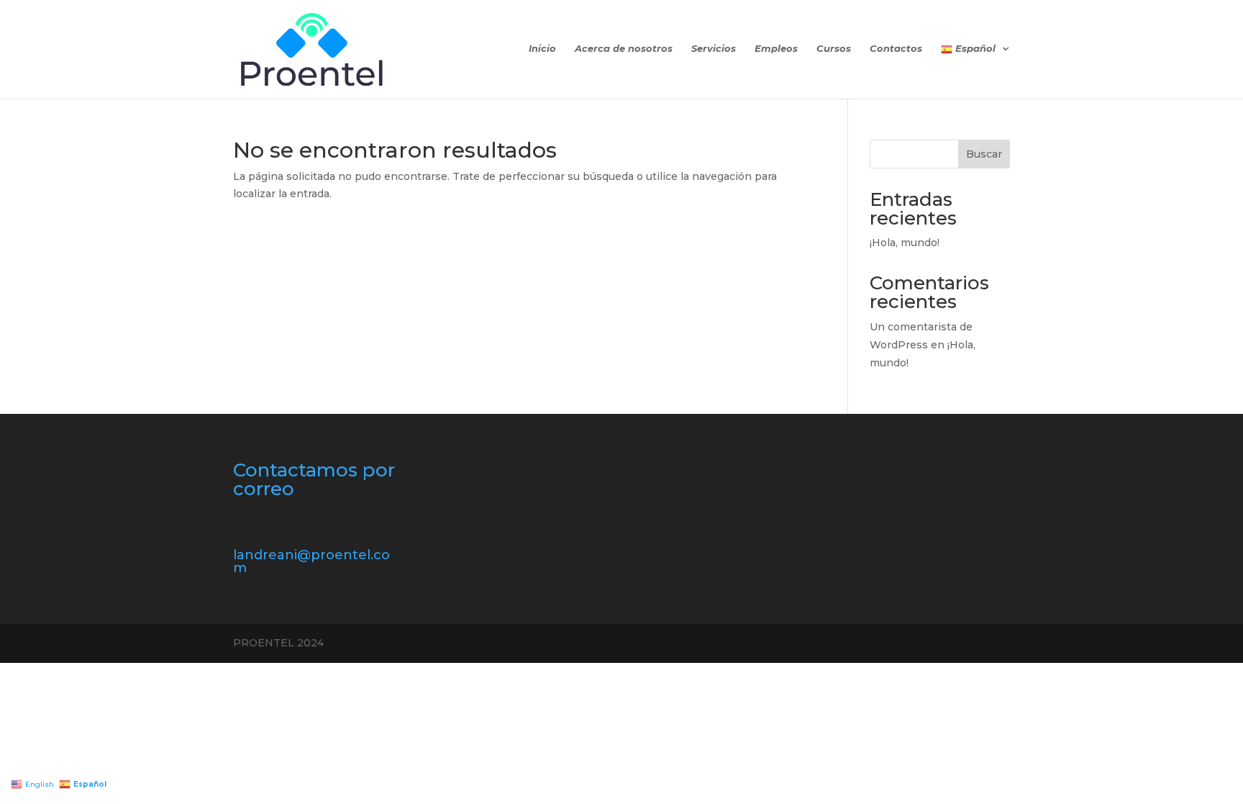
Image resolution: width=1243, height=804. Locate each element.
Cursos (833, 48)
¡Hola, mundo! (904, 242)
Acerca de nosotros (624, 48)
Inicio (542, 48)
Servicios (713, 48)
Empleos (776, 48)
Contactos (896, 48)
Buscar (984, 154)
